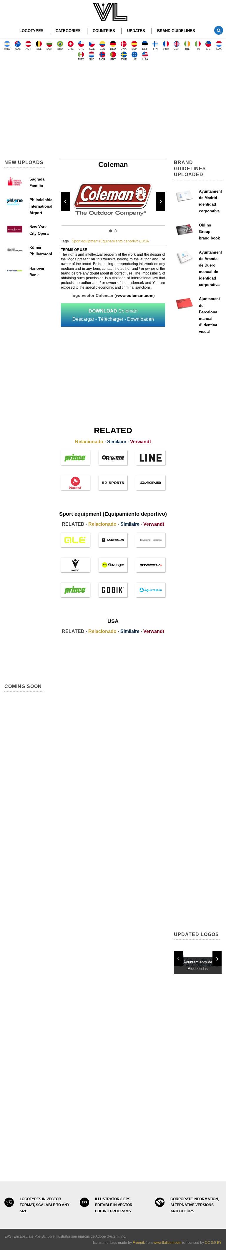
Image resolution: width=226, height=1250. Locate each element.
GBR (177, 48)
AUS (18, 48)
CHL (81, 48)
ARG (7, 48)
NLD (91, 59)
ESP (134, 48)
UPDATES (136, 31)
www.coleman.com (134, 295)
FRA (166, 48)
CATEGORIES (68, 31)
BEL (38, 48)
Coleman (113, 314)
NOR (102, 59)
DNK (124, 48)
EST (144, 48)
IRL (187, 48)
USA (145, 59)
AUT (28, 48)
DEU (113, 48)
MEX (81, 59)
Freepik (139, 1243)
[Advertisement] (113, 112)
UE (135, 59)
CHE (71, 48)
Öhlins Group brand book (209, 231)
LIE (208, 48)
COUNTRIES (104, 31)
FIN (155, 48)
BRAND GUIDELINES (176, 31)
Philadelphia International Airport (40, 206)
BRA (60, 48)
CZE (92, 48)
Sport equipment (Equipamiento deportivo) (106, 241)
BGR (49, 48)
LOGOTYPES (31, 31)
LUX (219, 48)
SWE (124, 59)
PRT (113, 59)
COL (102, 48)
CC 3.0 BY (213, 1243)
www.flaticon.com (167, 1243)
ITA (198, 48)
